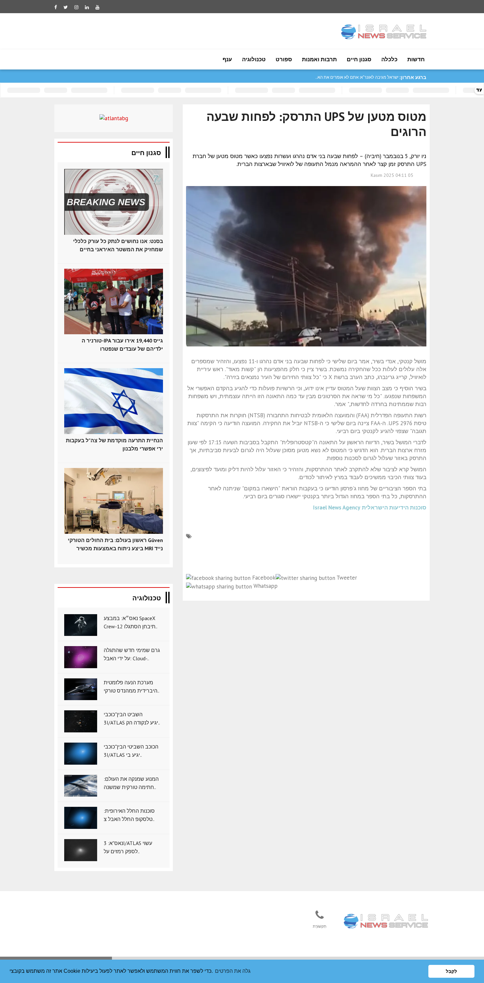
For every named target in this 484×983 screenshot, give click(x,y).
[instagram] (76, 7)
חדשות (416, 59)
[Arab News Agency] (386, 921)
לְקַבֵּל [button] (451, 971)
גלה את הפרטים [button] (233, 971)
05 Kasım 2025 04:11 (392, 175)
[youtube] (97, 7)
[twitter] (66, 7)
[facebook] (55, 7)
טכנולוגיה (254, 59)
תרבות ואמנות (319, 59)
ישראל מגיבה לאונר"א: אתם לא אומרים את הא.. (356, 77)
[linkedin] (87, 7)
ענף (227, 59)
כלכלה (389, 59)
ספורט (284, 59)
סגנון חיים (359, 59)
